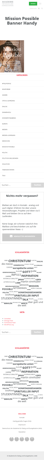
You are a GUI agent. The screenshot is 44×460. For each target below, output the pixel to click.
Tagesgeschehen (8, 170)
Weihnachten (17, 302)
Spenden (33, 3)
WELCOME (22, 414)
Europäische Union (23, 268)
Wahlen (8, 303)
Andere (4, 95)
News (29, 289)
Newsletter (22, 432)
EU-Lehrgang (38, 265)
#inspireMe (6, 89)
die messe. (7, 263)
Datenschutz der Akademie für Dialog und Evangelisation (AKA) (22, 428)
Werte (24, 303)
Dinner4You (19, 265)
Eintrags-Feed (8, 321)
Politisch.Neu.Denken (10, 158)
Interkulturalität (10, 279)
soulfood (9, 294)
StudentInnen (11, 298)
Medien (4, 129)
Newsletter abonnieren (24, 236)
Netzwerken (20, 288)
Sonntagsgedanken (29, 292)
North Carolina (36, 288)
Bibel (6, 260)
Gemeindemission (9, 272)
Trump (35, 300)
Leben (38, 279)
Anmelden (7, 319)
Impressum (22, 425)
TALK (3, 175)
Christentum (19, 261)
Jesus (21, 279)
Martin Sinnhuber (31, 281)
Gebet (35, 267)
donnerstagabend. (9, 118)
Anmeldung (33, 8)
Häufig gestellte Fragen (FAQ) (22, 421)
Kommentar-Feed (9, 323)
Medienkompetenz (12, 286)
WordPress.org (9, 325)
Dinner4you (6, 112)
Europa (5, 124)
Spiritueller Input (26, 295)
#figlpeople (6, 83)
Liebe (18, 282)
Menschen (6, 141)
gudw (33, 270)
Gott (26, 272)
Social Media (13, 291)
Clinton (33, 260)
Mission (24, 285)
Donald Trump (29, 264)
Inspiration (29, 276)
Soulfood (6, 164)
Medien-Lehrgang (8, 135)
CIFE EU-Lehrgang (8, 101)
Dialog (4, 106)
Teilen (31, 299)
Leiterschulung (9, 282)
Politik (4, 153)
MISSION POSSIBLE (8, 147)
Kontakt (22, 417)
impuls (16, 274)
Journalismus (29, 279)
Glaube (19, 271)
